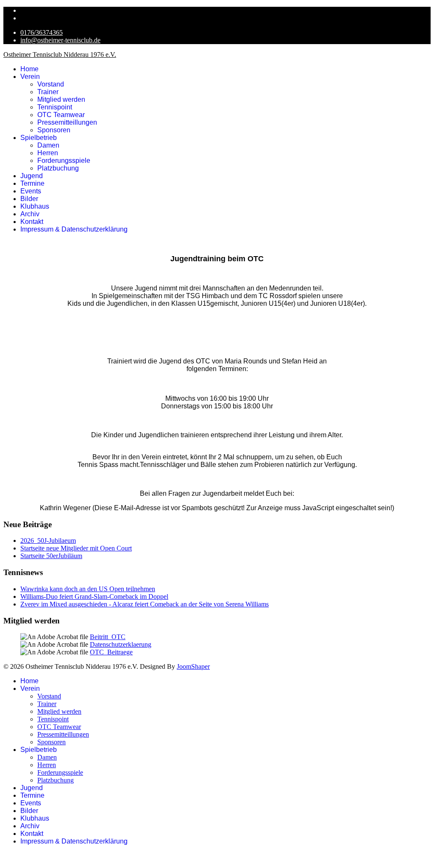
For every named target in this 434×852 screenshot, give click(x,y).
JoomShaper (193, 666)
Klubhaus (34, 206)
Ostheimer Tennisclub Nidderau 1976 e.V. (59, 54)
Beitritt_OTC (107, 636)
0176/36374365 (41, 32)
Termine (32, 183)
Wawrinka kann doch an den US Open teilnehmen (87, 588)
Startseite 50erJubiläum (51, 555)
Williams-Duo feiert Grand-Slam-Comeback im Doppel (94, 596)
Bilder (29, 198)
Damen (48, 145)
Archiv (29, 214)
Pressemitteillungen (67, 122)
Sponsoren (53, 130)
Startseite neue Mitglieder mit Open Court (76, 548)
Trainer (47, 91)
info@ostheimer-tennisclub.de (60, 40)
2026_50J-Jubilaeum (48, 540)
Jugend (31, 175)
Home (29, 69)
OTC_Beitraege (111, 652)
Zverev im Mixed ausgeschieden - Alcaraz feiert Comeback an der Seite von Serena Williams (144, 604)
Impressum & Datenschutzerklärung (74, 229)
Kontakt (31, 221)
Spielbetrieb (38, 137)
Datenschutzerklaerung (120, 644)
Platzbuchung (58, 168)
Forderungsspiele (63, 160)
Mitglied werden (61, 99)
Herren (47, 152)
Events (30, 191)
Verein (30, 76)
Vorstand (50, 84)
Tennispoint (54, 107)
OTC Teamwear (61, 114)
